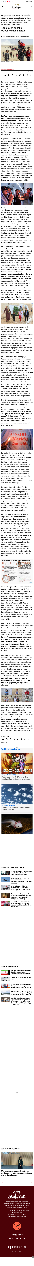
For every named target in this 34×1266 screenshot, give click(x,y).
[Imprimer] (9, 75)
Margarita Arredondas (7, 69)
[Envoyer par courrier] (5, 75)
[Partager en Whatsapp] (31, 75)
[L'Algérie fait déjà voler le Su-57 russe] (5, 979)
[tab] (7, 1182)
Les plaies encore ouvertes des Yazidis (16, 36)
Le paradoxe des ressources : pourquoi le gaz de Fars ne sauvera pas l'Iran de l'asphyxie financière (21, 904)
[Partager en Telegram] (23, 75)
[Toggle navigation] (2, 6)
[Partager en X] (16, 75)
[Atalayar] (17, 6)
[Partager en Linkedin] (27, 75)
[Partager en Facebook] (12, 75)
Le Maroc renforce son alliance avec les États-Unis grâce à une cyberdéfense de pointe (21, 873)
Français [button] (30, 1)
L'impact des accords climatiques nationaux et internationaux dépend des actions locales (16, 1173)
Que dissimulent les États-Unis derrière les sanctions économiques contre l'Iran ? (21, 972)
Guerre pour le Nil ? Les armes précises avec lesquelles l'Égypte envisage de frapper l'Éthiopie (22, 992)
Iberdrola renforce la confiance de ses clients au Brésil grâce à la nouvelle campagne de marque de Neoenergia (21, 896)
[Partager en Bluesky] (20, 75)
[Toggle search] (31, 6)
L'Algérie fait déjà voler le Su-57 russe (21, 978)
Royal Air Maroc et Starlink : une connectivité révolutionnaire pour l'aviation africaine (21, 880)
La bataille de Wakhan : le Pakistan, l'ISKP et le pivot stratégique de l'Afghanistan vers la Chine (20, 888)
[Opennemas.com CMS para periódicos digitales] (17, 1249)
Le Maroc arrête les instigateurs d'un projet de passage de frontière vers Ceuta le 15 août (21, 986)
